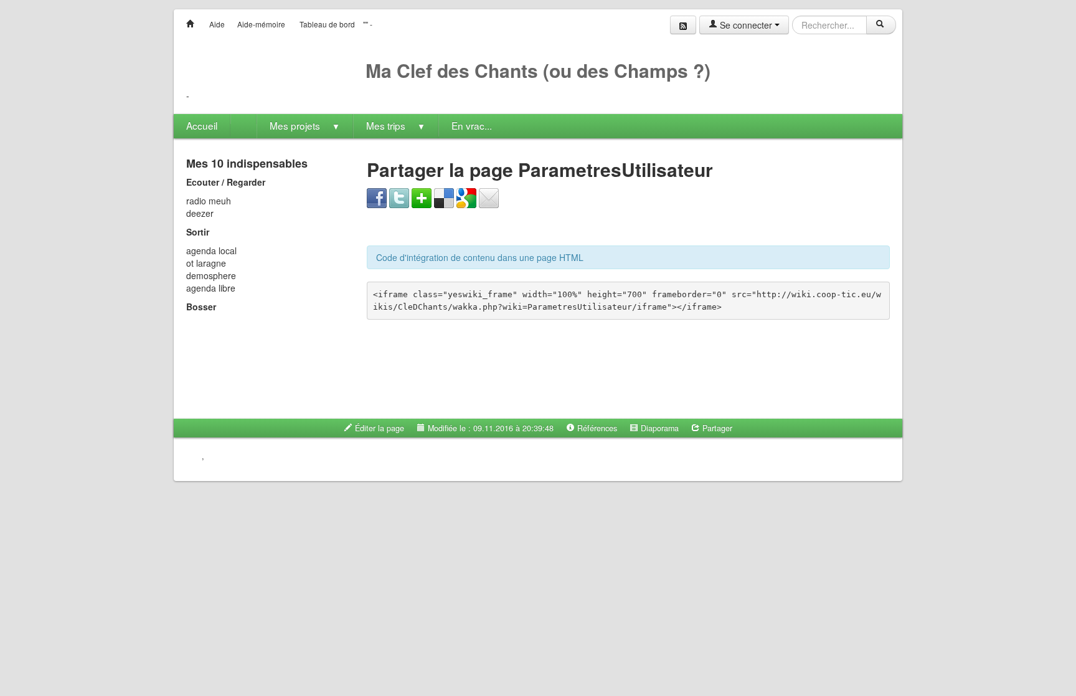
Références (596, 428)
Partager (716, 428)
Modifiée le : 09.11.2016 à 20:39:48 (489, 428)
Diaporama (658, 428)
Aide (217, 24)
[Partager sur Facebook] (377, 197)
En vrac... (471, 125)
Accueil (201, 125)
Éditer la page (378, 428)
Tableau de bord (327, 24)
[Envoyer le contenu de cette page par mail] (489, 197)
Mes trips (395, 125)
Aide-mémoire (261, 24)
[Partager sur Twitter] (399, 197)
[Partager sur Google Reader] (466, 197)
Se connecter (746, 25)
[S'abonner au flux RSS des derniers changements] (683, 25)
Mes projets (305, 125)
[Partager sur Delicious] (444, 197)
